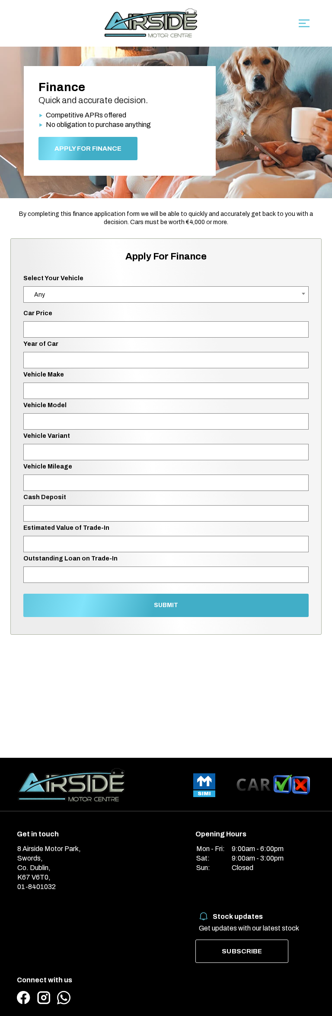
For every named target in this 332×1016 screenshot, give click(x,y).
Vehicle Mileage (47, 466)
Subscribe (242, 951)
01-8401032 (36, 886)
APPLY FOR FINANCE (87, 148)
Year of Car (40, 344)
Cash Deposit (44, 497)
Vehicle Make (43, 374)
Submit (166, 605)
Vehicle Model (45, 405)
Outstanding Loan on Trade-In (70, 558)
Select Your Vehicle (53, 278)
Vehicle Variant (46, 436)
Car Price (37, 313)
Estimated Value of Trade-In (66, 528)
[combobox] (166, 294)
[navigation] (304, 25)
